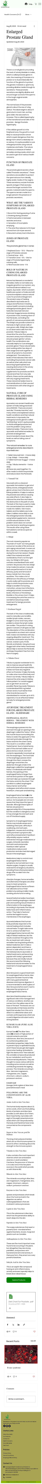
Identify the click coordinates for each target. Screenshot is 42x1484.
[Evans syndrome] (21, 1354)
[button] (36, 4)
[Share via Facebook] (7, 1325)
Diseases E (10, 1317)
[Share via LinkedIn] (18, 1325)
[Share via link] (24, 1325)
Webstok (34, 1482)
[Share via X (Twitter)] (13, 1325)
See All (33, 1341)
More (27, 15)
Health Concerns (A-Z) (12, 15)
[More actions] (34, 26)
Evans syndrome (14, 1367)
